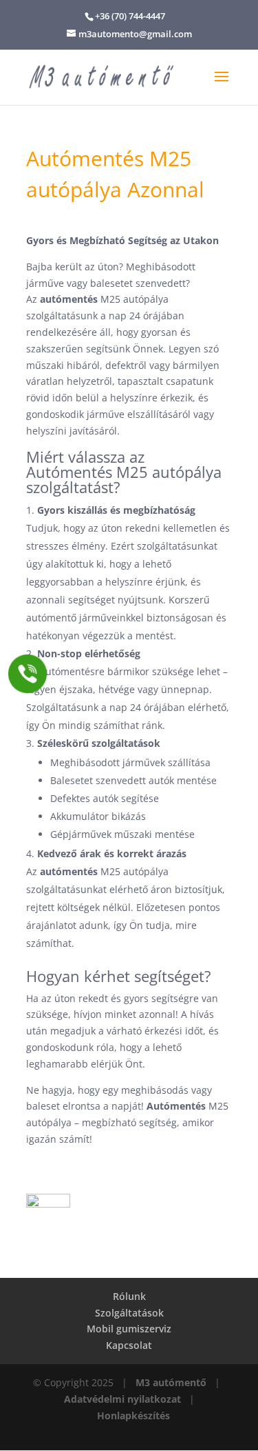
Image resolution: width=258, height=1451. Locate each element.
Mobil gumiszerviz (129, 1328)
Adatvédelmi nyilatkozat (122, 1398)
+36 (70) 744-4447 (130, 16)
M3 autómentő (171, 1382)
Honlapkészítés (133, 1415)
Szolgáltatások (129, 1312)
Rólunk (129, 1296)
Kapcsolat (129, 1345)
